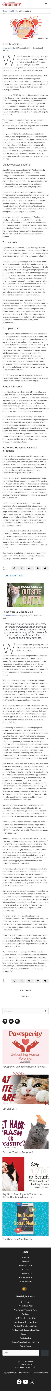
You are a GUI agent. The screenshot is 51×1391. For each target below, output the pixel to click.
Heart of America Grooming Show (25, 1342)
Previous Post (25, 990)
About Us (25, 1269)
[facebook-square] (5, 1021)
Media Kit (25, 1261)
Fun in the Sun (25, 1338)
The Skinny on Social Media (17, 1239)
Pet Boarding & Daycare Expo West (25, 1330)
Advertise (25, 1257)
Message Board (25, 1265)
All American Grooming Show (25, 1310)
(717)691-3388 (27, 1362)
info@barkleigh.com (28, 1367)
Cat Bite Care (9, 1108)
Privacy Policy (25, 1281)
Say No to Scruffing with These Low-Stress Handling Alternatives (22, 1195)
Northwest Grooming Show (25, 1318)
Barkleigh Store (25, 1273)
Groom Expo (25, 1302)
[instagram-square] (18, 1021)
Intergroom (25, 1334)
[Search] (45, 1353)
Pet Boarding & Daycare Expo (25, 1326)
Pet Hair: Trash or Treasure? (17, 1152)
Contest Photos (25, 1277)
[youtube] (11, 1021)
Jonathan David (11, 48)
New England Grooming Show (25, 1322)
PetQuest (25, 1314)
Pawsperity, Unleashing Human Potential (24, 1066)
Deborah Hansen (11, 615)
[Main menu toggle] (46, 4)
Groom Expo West (25, 1306)
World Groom (25, 1346)
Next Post (25, 996)
